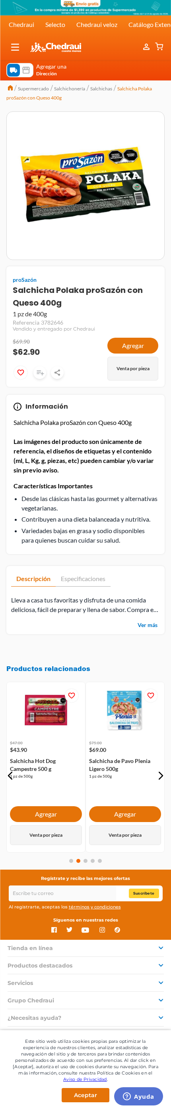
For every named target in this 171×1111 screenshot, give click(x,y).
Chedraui (21, 24)
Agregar (133, 345)
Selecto (55, 24)
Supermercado (33, 89)
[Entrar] (147, 47)
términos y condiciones (95, 907)
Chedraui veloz (96, 24)
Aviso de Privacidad (85, 1079)
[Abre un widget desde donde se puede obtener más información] (138, 1097)
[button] (15, 47)
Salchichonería (69, 89)
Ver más (147, 624)
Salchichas (101, 89)
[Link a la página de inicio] (10, 89)
